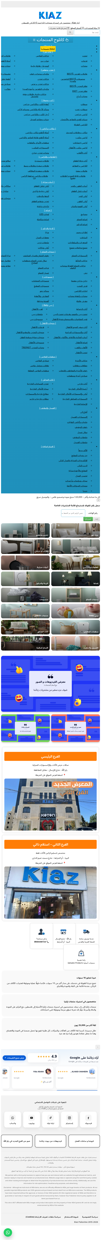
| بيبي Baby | (48, 305)
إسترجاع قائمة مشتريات (58, 28)
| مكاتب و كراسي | (48, 128)
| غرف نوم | (48, 51)
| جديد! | (48, 46)
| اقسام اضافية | (48, 446)
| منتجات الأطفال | (48, 323)
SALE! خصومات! (48, 48)
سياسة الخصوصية (90, 1217)
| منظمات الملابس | (48, 356)
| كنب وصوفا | (47, 100)
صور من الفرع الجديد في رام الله (16, 1141)
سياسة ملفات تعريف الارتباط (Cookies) (43, 1217)
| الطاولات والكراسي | (48, 156)
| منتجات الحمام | (48, 251)
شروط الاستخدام (71, 1217)
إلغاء (96, 519)
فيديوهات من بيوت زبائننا (50, 1141)
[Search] (70, 32)
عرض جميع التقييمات (14, 1058)
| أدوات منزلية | (48, 182)
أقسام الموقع (76, 28)
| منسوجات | (48, 276)
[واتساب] (8, 1232)
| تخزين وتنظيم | (48, 69)
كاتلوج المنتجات (50, 39)
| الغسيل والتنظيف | (48, 408)
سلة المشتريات (91, 28)
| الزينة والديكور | (48, 228)
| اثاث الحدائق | (48, 379)
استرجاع (88, 519)
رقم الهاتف (93, 513)
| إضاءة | (48, 210)
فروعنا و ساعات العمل (84, 1141)
